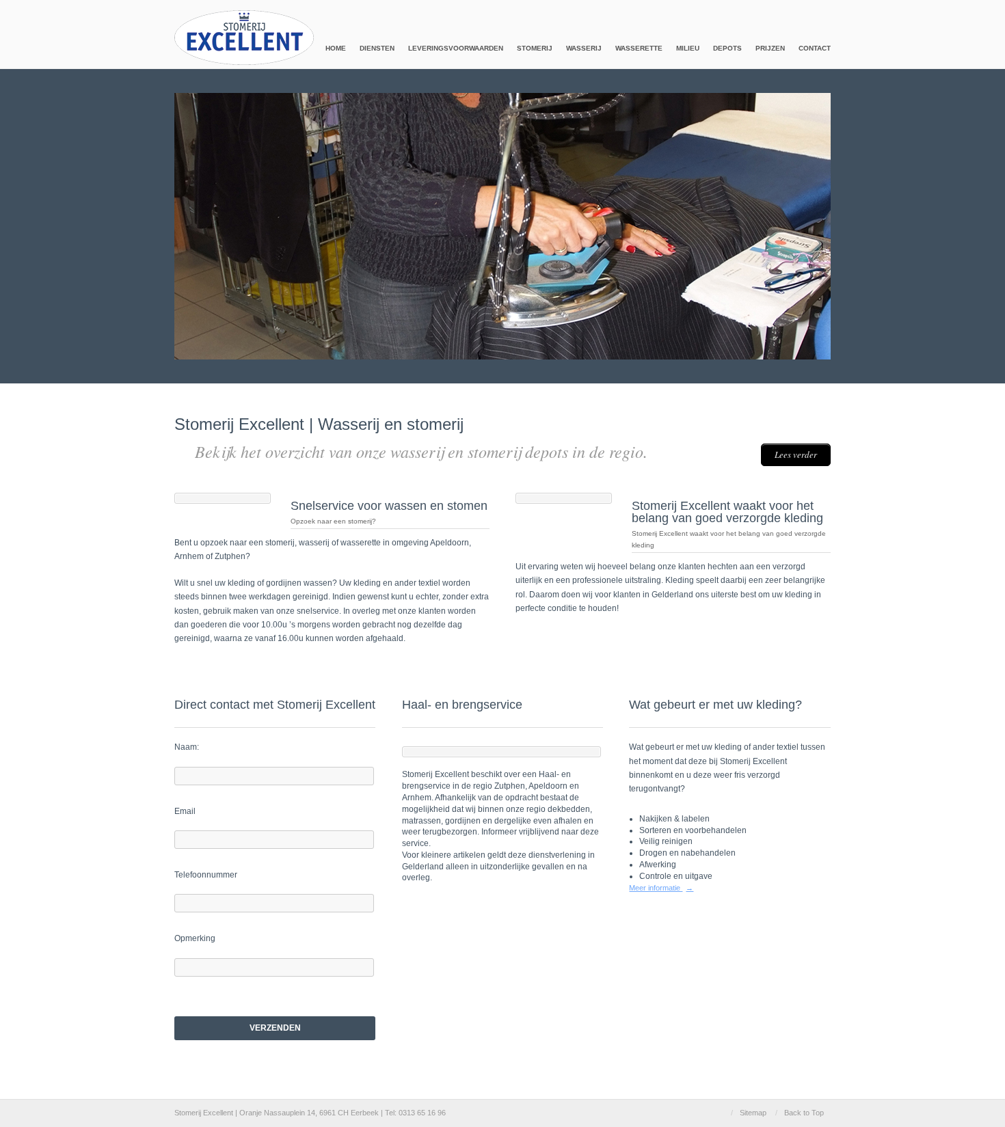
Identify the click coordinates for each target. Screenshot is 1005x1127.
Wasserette (638, 48)
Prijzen (770, 48)
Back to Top (804, 1113)
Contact (815, 48)
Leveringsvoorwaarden (455, 48)
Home (335, 48)
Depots (727, 48)
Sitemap (753, 1113)
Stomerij (534, 48)
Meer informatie (661, 888)
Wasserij (584, 48)
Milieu (687, 48)
